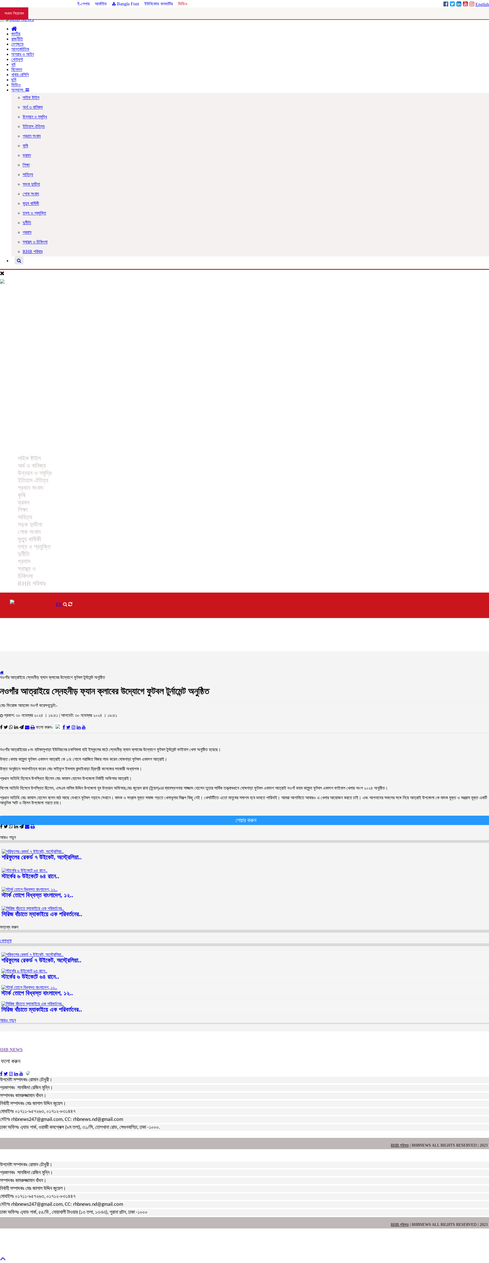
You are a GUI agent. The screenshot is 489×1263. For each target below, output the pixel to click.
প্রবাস (27, 232)
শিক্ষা (26, 165)
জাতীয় (15, 33)
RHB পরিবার (32, 251)
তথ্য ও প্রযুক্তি (34, 213)
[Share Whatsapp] (11, 727)
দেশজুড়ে (17, 44)
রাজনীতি (17, 39)
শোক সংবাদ (31, 193)
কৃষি (25, 145)
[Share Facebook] (1, 727)
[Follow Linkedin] (79, 727)
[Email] (27, 727)
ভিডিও (182, 3)
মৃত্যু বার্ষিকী (31, 203)
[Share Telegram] (21, 727)
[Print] (33, 727)
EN (59, 604)
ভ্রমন (27, 155)
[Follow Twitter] (68, 727)
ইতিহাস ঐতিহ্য (34, 126)
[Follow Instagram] (74, 727)
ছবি (13, 79)
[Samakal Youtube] (466, 4)
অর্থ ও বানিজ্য (33, 107)
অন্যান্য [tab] (12, 446)
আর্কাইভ (101, 3)
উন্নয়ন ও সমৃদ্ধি (35, 116)
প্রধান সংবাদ (32, 136)
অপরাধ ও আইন (22, 54)
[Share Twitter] (6, 727)
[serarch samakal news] (19, 260)
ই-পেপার (84, 3)
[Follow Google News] (57, 726)
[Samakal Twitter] (453, 4)
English (482, 4)
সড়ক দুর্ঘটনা (31, 184)
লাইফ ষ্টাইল (31, 97)
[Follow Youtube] (84, 727)
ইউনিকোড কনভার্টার (158, 3)
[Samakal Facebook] (446, 4)
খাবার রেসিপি (20, 74)
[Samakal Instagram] (472, 4)
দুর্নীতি (27, 222)
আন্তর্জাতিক (20, 49)
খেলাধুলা (17, 59)
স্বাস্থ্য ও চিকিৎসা (35, 242)
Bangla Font (127, 3)
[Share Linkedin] (16, 727)
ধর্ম (13, 64)
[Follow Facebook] (64, 727)
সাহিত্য (28, 174)
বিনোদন (16, 69)
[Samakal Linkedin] (459, 4)
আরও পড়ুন (8, 1020)
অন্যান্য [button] (18, 89)
